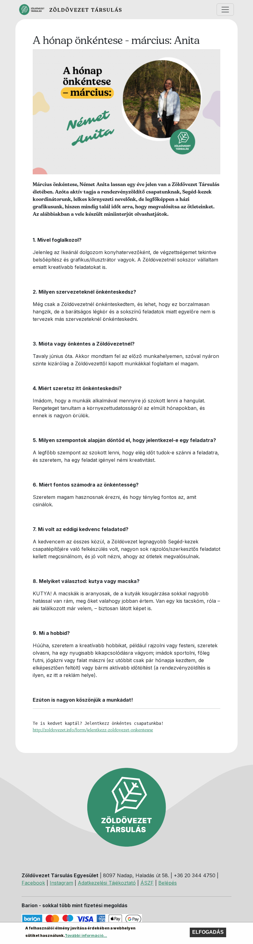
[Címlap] (34, 9)
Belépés (167, 883)
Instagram (61, 883)
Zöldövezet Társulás (85, 10)
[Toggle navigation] (225, 9)
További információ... (86, 935)
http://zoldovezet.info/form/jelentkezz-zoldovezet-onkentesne (93, 730)
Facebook (33, 883)
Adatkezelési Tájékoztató (107, 883)
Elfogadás (208, 932)
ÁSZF (147, 883)
